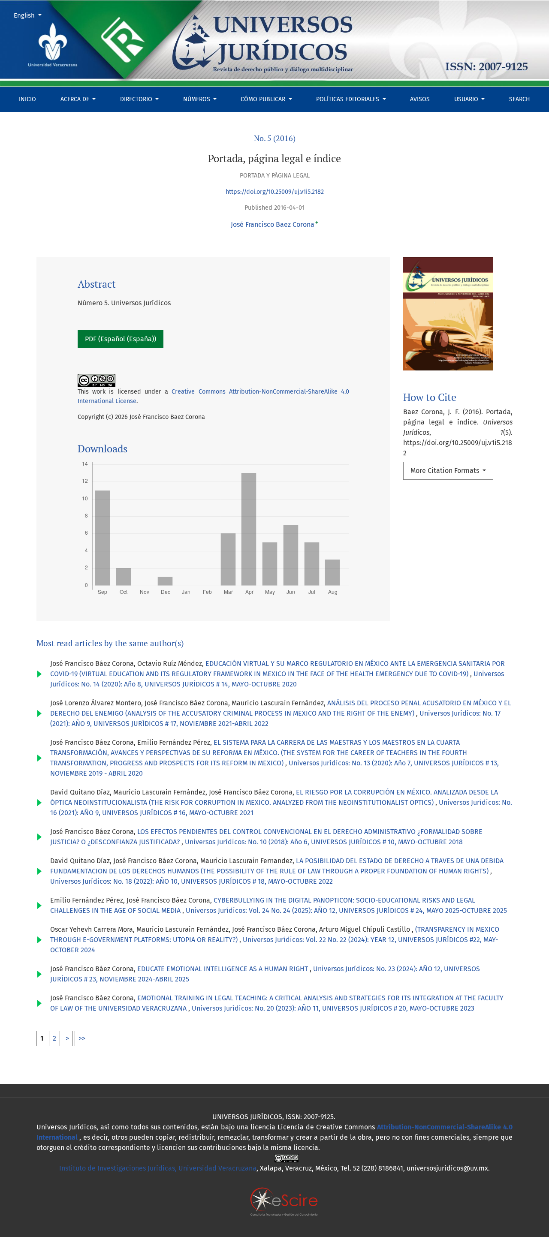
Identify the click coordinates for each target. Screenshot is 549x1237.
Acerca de (75, 99)
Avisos (420, 99)
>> (81, 1038)
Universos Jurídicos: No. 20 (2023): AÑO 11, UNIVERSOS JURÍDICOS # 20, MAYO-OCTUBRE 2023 (333, 1008)
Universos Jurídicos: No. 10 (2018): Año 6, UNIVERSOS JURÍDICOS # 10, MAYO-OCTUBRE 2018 (324, 842)
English (30, 15)
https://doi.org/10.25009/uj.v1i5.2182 (275, 192)
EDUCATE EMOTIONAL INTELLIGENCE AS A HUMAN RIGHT (223, 969)
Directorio (137, 99)
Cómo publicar (264, 99)
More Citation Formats (445, 471)
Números (197, 99)
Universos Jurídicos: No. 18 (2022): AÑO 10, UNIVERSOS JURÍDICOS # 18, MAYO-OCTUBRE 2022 (191, 881)
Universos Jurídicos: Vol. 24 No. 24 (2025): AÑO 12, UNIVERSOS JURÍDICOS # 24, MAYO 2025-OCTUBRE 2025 (346, 910)
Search (519, 99)
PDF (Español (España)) (120, 339)
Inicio (27, 99)
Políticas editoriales (348, 99)
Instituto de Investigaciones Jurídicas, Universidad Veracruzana (157, 1168)
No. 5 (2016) (275, 138)
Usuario (467, 99)
